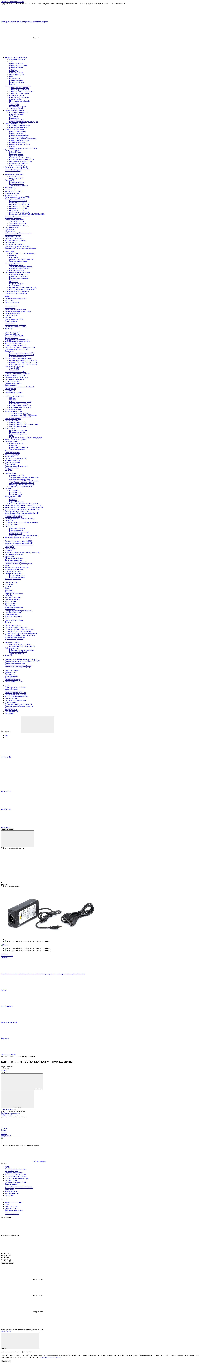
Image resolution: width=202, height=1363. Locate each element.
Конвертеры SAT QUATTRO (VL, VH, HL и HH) (27, 214)
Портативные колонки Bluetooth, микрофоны (25, 438)
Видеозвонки (14, 118)
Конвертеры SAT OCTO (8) (19, 208)
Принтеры (13, 445)
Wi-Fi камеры (14, 116)
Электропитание (11, 698)
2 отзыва (4, 1070)
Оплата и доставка (11, 1206)
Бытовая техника (11, 702)
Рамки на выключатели (17, 142)
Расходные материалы (17, 575)
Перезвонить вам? (7, 829)
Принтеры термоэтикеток (18, 447)
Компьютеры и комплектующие (16, 696)
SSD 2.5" (12, 400)
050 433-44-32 (6, 827)
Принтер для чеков (16, 443)
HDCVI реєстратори (16, 270)
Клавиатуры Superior (16, 95)
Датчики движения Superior (19, 93)
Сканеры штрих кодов (17, 449)
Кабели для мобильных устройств (21, 650)
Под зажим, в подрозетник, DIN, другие (23, 503)
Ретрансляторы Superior (17, 107)
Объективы (13, 280)
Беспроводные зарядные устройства (22, 646)
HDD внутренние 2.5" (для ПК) (20, 407)
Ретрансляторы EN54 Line (18, 163)
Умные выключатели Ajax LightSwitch (23, 148)
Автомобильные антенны (18, 186)
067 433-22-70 (6, 809)
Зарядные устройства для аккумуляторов (24, 477)
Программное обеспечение (19, 276)
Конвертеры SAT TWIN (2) (19, 204)
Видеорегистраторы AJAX (19, 112)
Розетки (12, 146)
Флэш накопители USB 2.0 (19, 413)
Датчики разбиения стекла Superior (21, 91)
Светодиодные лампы (17, 528)
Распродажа (9, 713)
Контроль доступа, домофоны (15, 693)
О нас (7, 1204)
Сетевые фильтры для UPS (18, 426)
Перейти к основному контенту (12, 2)
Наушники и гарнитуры (18, 434)
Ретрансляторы (14, 78)
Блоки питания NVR (16, 120)
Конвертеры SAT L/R (17, 210)
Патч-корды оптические (18, 357)
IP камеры (12, 255)
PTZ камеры (13, 257)
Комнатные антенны (16, 182)
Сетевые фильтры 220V (17, 422)
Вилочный (13, 500)
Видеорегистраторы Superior (19, 125)
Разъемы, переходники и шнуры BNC (22, 287)
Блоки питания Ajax (16, 82)
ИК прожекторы (15, 285)
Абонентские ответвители (18, 225)
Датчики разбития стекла (18, 65)
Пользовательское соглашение (50, 1357)
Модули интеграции (16, 74)
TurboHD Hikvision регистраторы (21, 267)
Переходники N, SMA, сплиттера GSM (23, 364)
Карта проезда (6, 1331)
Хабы (11, 61)
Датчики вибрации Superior (19, 88)
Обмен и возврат (11, 1208)
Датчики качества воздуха (18, 135)
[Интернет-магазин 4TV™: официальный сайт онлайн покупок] (11, 1143)
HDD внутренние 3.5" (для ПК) (20, 402)
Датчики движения (16, 67)
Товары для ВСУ (11, 710)
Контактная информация (14, 1210)
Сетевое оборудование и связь (16, 695)
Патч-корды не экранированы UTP (21, 353)
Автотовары (9, 708)
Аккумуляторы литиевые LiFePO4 (21, 483)
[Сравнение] (17, 838)
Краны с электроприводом (18, 137)
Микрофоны (13, 282)
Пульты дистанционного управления (18, 704)
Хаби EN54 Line (15, 152)
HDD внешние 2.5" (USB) (18, 404)
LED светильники (15, 534)
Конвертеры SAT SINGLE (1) (19, 203)
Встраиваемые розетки (17, 131)
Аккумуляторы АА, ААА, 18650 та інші (23, 481)
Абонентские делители (17, 223)
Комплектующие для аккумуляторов (22, 485)
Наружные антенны (16, 184)
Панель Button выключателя (19, 140)
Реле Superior (14, 103)
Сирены (12, 69)
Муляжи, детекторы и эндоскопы (21, 259)
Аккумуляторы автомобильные (20, 486)
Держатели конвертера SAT (19, 212)
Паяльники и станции (17, 577)
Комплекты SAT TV (16, 178)
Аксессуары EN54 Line (17, 165)
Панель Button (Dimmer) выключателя (22, 139)
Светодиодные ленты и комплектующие (23, 535)
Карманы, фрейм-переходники (20, 405)
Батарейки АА (14, 490)
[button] (101, 13)
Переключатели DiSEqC (18, 201)
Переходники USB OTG (18, 652)
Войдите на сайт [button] (7, 1109)
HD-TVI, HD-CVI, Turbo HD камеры (22, 253)
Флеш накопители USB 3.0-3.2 (20, 417)
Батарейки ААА (15, 492)
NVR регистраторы (16, 265)
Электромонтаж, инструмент (15, 700)
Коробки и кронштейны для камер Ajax (23, 122)
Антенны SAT (14, 176)
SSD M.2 (12, 398)
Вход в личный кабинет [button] (13, 1202)
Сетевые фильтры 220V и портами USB (23, 424)
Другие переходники (16, 654)
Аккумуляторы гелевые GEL (19, 479)
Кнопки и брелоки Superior (19, 97)
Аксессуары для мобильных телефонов (19, 706)
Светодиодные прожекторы (19, 532)
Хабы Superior (14, 105)
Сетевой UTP (14, 368)
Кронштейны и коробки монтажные (22, 289)
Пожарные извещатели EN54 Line (21, 159)
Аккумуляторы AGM (16, 475)
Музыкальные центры (17, 432)
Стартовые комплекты (17, 59)
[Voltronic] (5, 945)
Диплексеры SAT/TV (16, 221)
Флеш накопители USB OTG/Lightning (23, 415)
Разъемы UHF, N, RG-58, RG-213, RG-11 (23, 362)
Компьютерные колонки (18, 430)
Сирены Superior (15, 99)
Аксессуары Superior (16, 108)
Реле (11, 76)
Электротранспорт (11, 711)
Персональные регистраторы (19, 268)
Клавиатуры (13, 71)
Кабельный (13, 498)
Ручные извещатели (16, 156)
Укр (6, 735)
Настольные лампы (16, 530)
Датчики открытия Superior (19, 90)
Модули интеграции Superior (19, 101)
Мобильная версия (39, 1161)
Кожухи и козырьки (16, 284)
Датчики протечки (16, 133)
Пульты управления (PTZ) (18, 274)
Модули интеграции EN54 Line (20, 161)
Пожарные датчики (16, 154)
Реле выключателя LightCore (19, 144)
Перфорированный (16, 502)
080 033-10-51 (6, 757)
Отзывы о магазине (12, 1214)
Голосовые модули (16, 80)
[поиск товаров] (37, 724)
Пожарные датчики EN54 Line (20, 157)
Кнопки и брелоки (16, 73)
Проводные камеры (16, 114)
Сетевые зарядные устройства (20, 644)
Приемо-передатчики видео (19, 278)
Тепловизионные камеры (18, 261)
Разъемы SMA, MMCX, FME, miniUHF (23, 360)
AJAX (7, 685)
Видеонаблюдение (11, 689)
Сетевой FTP (14, 370)
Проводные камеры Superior (19, 127)
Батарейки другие (15, 494)
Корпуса (12, 84)
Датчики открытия (16, 63)
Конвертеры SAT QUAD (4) (19, 206)
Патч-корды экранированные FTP (21, 355)
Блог (6, 1212)
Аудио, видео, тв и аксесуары (15, 687)
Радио (11, 436)
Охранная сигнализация (13, 691)
